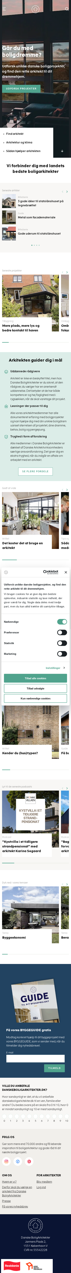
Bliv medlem (44, 1182)
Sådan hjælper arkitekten (23, 151)
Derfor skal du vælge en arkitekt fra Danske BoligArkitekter (17, 1191)
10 (66, 1121)
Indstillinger (53, 667)
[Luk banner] (66, 572)
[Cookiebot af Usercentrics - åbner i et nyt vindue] (44, 572)
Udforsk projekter (21, 88)
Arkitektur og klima (19, 142)
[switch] (59, 632)
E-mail (9, 1052)
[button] (67, 190)
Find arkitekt (14, 134)
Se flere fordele (35, 471)
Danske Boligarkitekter (35, 9)
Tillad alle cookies (35, 678)
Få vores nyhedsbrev (15, 1206)
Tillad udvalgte (35, 688)
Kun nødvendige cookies (35, 698)
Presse (6, 1201)
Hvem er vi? (9, 1182)
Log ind (41, 1187)
